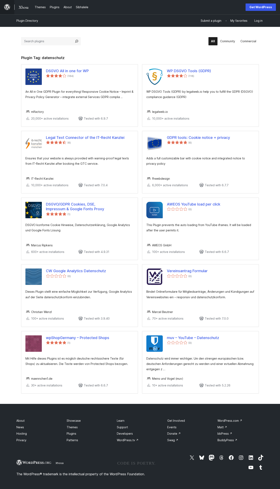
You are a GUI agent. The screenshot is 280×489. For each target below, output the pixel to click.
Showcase (74, 420)
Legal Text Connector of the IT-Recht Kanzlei (85, 137)
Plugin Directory (27, 20)
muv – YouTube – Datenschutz (193, 338)
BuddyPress (227, 440)
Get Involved (176, 420)
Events (171, 427)
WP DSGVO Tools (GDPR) (189, 71)
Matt (222, 427)
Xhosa (60, 463)
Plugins (71, 433)
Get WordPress (260, 7)
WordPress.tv (128, 440)
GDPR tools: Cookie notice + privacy (198, 137)
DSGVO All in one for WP (67, 71)
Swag (172, 440)
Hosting (21, 433)
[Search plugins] (77, 41)
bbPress (224, 433)
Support (122, 427)
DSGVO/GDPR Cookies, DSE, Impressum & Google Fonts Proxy (75, 206)
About (20, 420)
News (20, 427)
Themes (72, 427)
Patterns (72, 440)
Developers (125, 433)
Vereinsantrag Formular (187, 271)
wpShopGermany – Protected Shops (77, 338)
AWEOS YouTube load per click (193, 204)
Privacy (21, 440)
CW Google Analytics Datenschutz (76, 271)
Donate (174, 433)
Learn (120, 420)
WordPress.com (229, 420)
